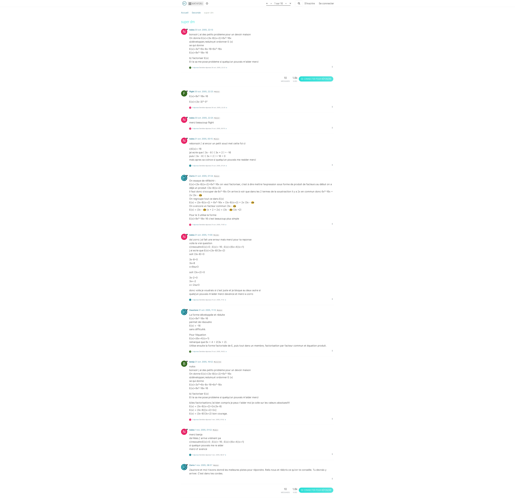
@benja (216, 430)
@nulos (217, 91)
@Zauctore (218, 362)
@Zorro (217, 235)
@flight (217, 118)
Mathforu (197, 3)
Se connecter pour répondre (316, 78)
